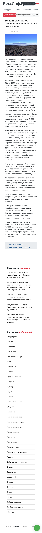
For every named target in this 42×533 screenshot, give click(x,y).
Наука (9, 392)
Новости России (13, 367)
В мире (10, 372)
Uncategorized (12, 477)
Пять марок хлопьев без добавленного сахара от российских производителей (19, 297)
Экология (27, 10)
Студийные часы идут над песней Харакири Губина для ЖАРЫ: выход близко (18, 274)
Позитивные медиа (15, 427)
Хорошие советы (14, 377)
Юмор (9, 497)
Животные (11, 512)
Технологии (11, 472)
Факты (9, 362)
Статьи (10, 467)
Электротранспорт (14, 357)
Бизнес (18, 10)
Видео (9, 492)
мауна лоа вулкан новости (19, 247)
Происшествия (13, 447)
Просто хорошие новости (17, 452)
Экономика (11, 352)
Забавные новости (14, 502)
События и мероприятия (17, 462)
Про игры (11, 437)
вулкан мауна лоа (16, 244)
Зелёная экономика (15, 507)
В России (10, 487)
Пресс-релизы (13, 432)
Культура (10, 387)
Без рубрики (9, 10)
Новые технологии (14, 402)
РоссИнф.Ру (14, 3)
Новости (10, 397)
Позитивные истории (15, 422)
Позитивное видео (14, 417)
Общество (11, 407)
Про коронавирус (14, 442)
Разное (10, 457)
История (10, 382)
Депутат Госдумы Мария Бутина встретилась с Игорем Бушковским (19, 307)
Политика (11, 412)
